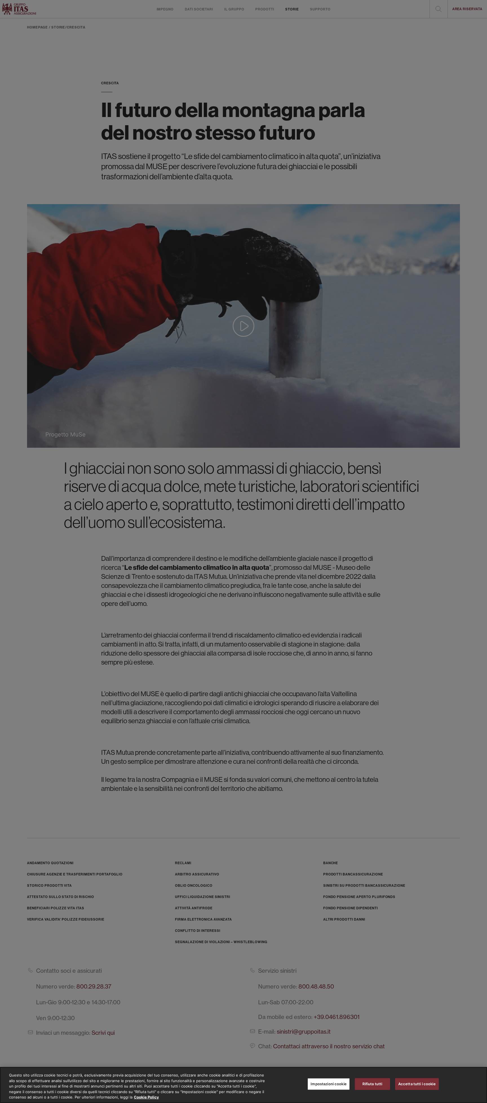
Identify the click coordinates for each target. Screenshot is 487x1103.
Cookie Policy (146, 1097)
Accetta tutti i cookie (417, 1084)
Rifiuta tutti (372, 1084)
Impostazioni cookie (328, 1084)
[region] (243, 1085)
